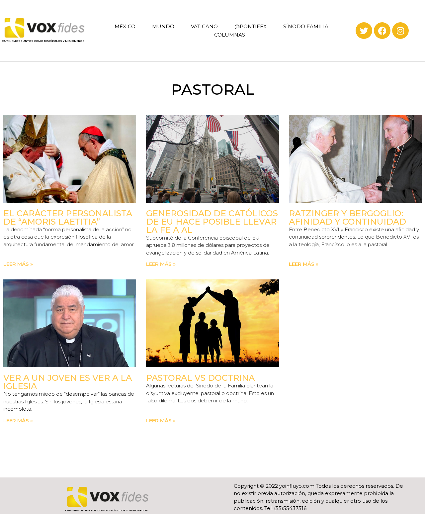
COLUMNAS (229, 35)
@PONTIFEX (250, 26)
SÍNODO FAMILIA (305, 26)
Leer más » (18, 264)
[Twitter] (364, 30)
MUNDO (163, 26)
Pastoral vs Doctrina (200, 378)
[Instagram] (400, 30)
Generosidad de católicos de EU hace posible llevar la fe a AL (212, 221)
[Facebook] (382, 30)
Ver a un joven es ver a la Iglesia (67, 382)
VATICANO (204, 26)
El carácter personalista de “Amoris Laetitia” (67, 217)
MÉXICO (125, 26)
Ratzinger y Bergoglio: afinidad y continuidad (347, 217)
